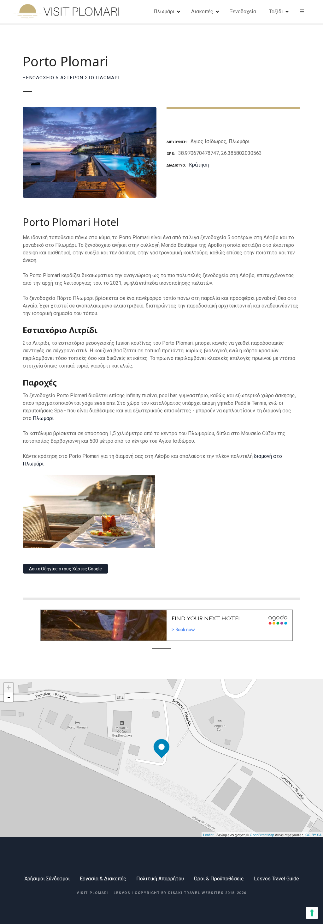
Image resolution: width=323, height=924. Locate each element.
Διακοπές (202, 12)
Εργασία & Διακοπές (103, 879)
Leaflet (208, 834)
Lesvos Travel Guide (276, 879)
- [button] (9, 697)
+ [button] (9, 687)
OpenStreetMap (262, 834)
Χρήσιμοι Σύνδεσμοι (47, 879)
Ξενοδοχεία (243, 12)
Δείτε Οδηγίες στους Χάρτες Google (65, 568)
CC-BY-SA (313, 834)
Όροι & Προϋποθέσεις (219, 879)
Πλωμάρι (164, 12)
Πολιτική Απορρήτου (160, 879)
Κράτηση (199, 165)
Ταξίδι (276, 12)
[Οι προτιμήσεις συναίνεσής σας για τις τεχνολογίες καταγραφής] (312, 913)
